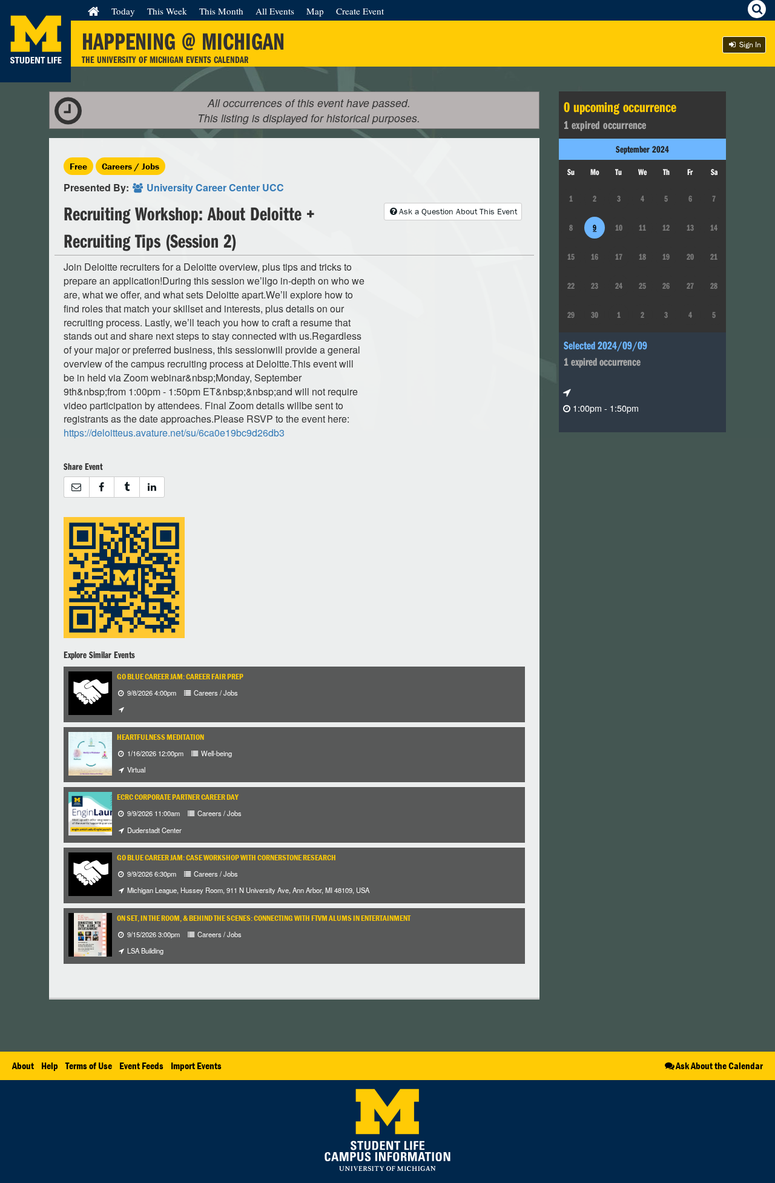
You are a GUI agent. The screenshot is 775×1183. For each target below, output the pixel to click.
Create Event (360, 11)
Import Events (196, 1065)
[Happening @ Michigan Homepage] (35, 75)
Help (49, 1065)
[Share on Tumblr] (126, 487)
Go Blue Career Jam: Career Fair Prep (180, 676)
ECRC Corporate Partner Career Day (178, 797)
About (23, 1065)
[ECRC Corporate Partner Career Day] (98, 813)
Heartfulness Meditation (160, 737)
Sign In (749, 44)
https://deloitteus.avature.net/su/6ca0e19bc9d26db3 (174, 433)
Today (123, 11)
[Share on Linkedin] (152, 487)
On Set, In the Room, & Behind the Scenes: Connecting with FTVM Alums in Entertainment (264, 918)
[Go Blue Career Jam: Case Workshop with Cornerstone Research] (90, 873)
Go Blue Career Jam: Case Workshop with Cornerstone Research (226, 857)
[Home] (93, 11)
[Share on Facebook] (101, 487)
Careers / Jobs (130, 166)
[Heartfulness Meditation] (90, 752)
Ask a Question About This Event (458, 211)
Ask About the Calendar (719, 1065)
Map (315, 11)
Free (78, 166)
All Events (275, 11)
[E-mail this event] (76, 487)
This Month (221, 11)
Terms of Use (88, 1065)
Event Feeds (141, 1065)
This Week (167, 11)
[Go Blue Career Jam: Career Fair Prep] (90, 692)
